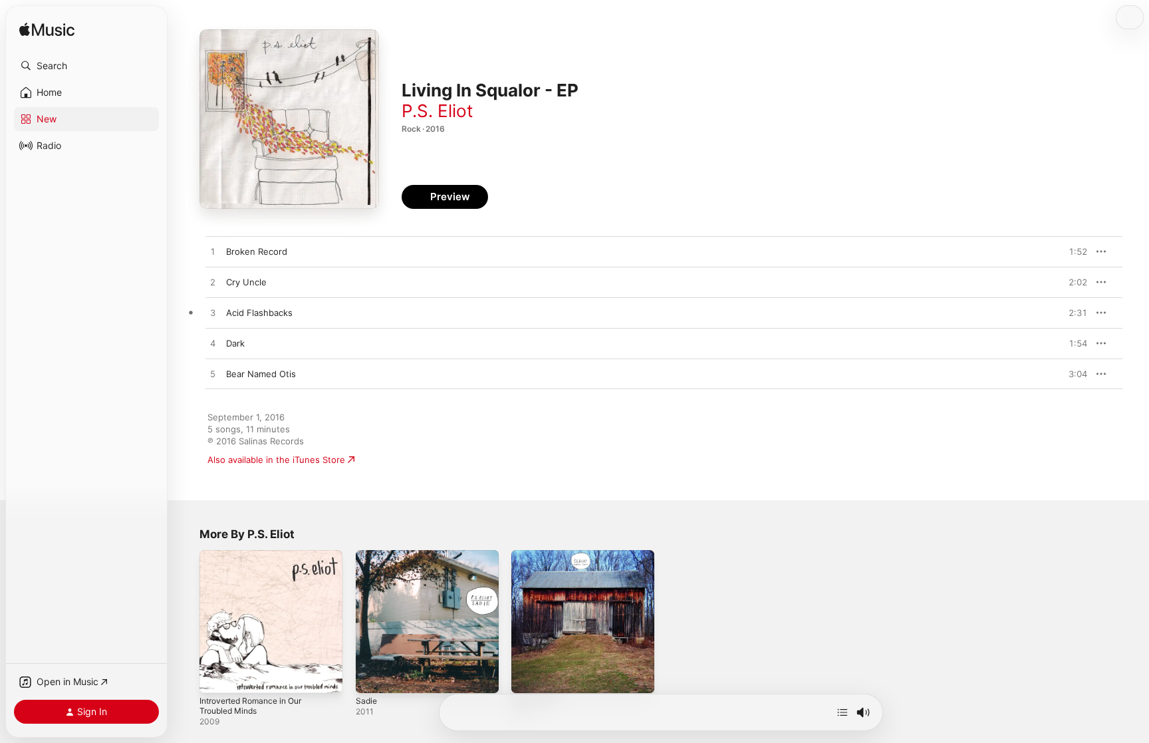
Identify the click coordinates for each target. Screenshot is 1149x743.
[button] (86, 66)
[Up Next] (842, 712)
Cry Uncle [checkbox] (246, 282)
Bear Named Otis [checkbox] (261, 374)
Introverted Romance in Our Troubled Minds (257, 560)
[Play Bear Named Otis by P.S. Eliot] (212, 374)
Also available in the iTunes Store (276, 459)
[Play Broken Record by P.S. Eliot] (212, 252)
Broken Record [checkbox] (256, 251)
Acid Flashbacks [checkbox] (259, 312)
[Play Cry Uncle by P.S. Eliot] (212, 283)
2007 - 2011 (535, 555)
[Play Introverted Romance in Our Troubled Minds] (216, 676)
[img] (46, 30)
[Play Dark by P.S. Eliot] (212, 344)
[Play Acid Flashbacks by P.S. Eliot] (212, 313)
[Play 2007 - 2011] (528, 676)
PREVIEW (1072, 251)
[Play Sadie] (372, 676)
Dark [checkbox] (235, 343)
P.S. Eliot (437, 110)
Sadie (367, 555)
